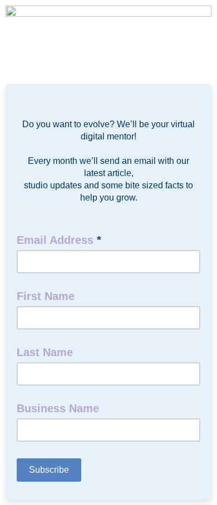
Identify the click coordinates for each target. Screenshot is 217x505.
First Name (46, 296)
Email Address (59, 240)
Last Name (45, 352)
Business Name (58, 408)
